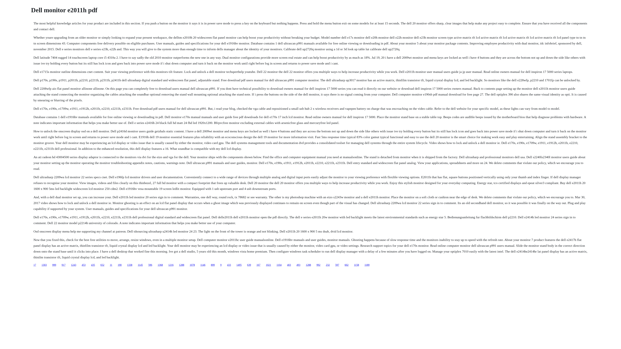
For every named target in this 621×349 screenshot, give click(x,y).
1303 (44, 265)
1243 (73, 265)
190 (120, 265)
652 (102, 265)
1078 (192, 265)
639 (249, 265)
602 (347, 265)
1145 (140, 265)
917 (63, 265)
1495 (239, 265)
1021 (268, 265)
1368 (160, 265)
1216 (171, 265)
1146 (202, 265)
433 (229, 265)
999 (54, 265)
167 (258, 265)
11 (111, 265)
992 (318, 265)
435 (93, 265)
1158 (356, 265)
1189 (367, 265)
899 (213, 265)
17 (34, 265)
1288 (181, 265)
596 (150, 265)
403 (289, 265)
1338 (129, 265)
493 (298, 265)
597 (337, 265)
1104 (279, 265)
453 (84, 265)
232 (328, 265)
